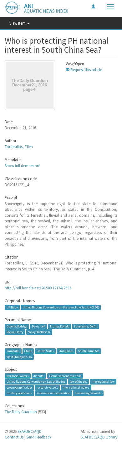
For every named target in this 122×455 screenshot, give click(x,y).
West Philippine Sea (19, 357)
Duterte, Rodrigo (17, 326)
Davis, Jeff (38, 326)
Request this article (85, 69)
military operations (19, 393)
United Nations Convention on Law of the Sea (36, 382)
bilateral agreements (88, 393)
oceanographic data (19, 387)
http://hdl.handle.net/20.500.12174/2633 (38, 288)
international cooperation (53, 393)
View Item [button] (18, 23)
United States (45, 351)
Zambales (13, 351)
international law (103, 382)
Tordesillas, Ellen (19, 146)
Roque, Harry (15, 332)
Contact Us (14, 437)
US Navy (12, 307)
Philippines (66, 351)
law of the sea (78, 382)
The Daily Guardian (21, 411)
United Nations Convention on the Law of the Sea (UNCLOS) (61, 307)
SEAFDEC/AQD (30, 431)
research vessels (47, 387)
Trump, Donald (59, 326)
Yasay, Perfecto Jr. (39, 332)
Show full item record (22, 165)
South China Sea (88, 351)
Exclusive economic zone (65, 376)
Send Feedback (38, 437)
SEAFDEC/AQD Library (99, 437)
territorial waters (18, 376)
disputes (39, 376)
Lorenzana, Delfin (85, 326)
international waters (76, 387)
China (28, 351)
